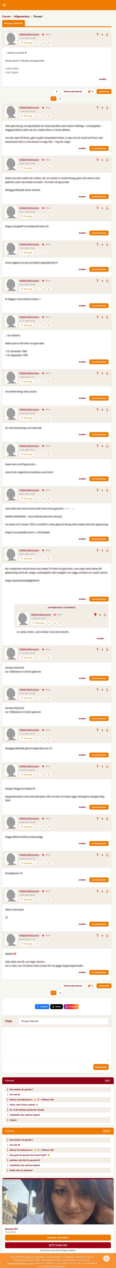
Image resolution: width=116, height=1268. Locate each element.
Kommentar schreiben (61, 607)
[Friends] (43, 42)
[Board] (49, 42)
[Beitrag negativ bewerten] (98, 34)
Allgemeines (22, 16)
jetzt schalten (58, 1245)
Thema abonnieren (73, 91)
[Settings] (37, 42)
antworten (104, 91)
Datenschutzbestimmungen (20, 1263)
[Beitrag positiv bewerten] (107, 34)
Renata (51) (11, 1229)
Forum (6, 16)
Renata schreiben (58, 1237)
